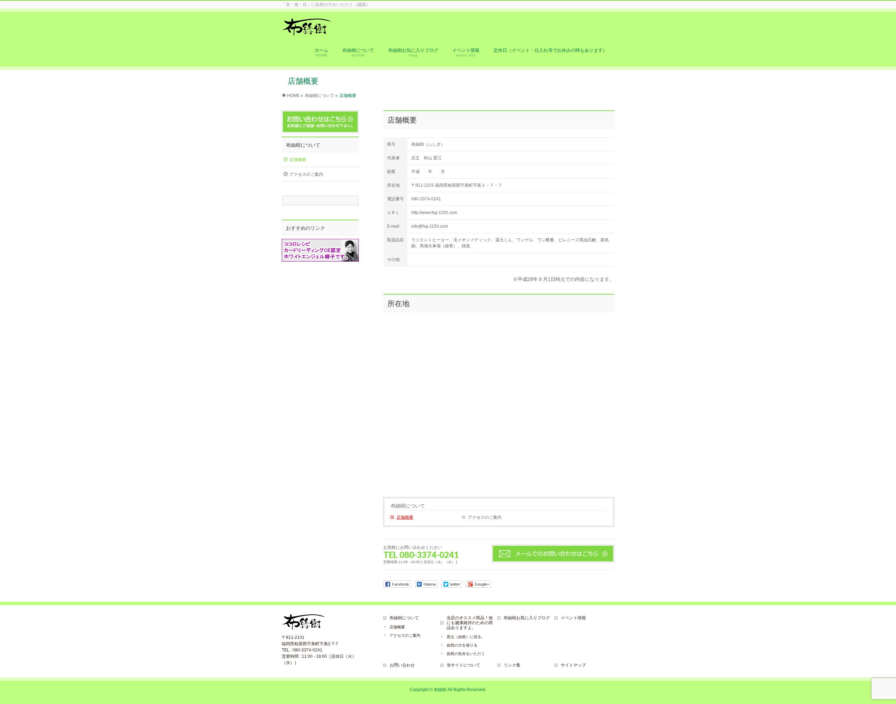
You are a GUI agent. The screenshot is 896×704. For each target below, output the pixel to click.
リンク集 (512, 665)
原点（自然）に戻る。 (466, 637)
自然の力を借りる (462, 645)
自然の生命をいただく (466, 653)
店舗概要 (405, 517)
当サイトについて (463, 665)
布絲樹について (408, 506)
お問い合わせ (402, 665)
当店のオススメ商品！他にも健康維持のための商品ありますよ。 (470, 622)
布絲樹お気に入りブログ (527, 617)
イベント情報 (573, 617)
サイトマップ (573, 665)
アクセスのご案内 (485, 517)
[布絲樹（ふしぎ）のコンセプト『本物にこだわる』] (306, 32)
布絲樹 (440, 689)
